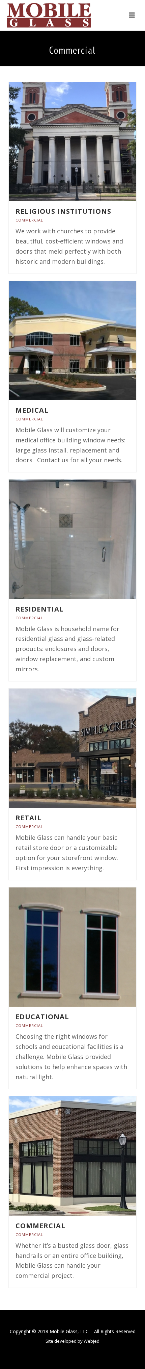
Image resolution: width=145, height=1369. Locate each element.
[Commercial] (87, 1155)
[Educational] (87, 946)
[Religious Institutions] (87, 141)
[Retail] (87, 748)
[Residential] (87, 539)
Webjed (91, 1341)
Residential (40, 609)
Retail (28, 817)
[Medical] (87, 340)
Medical (32, 410)
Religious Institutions (63, 211)
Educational (42, 1016)
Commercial (29, 220)
